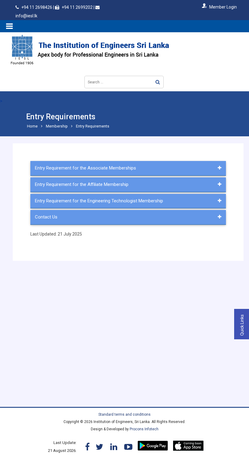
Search (158, 82)
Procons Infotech (144, 429)
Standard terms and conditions (124, 414)
